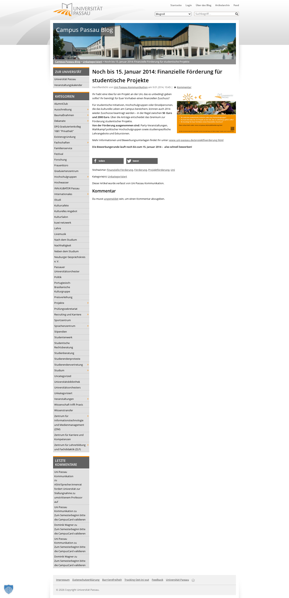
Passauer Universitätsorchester (66, 269)
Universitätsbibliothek (67, 382)
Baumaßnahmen (64, 115)
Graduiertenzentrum (66, 171)
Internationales (63, 194)
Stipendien (60, 331)
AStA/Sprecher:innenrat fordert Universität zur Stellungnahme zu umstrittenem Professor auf (68, 493)
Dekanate (59, 121)
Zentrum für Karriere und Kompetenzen (69, 437)
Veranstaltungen (64, 399)
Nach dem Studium (65, 239)
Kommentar (184, 87)
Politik (58, 277)
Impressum (63, 579)
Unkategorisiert (63, 393)
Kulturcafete (61, 205)
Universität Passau (65, 79)
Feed (236, 5)
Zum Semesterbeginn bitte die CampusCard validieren (70, 517)
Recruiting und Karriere (67, 314)
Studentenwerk (63, 337)
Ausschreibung (63, 109)
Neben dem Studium (66, 251)
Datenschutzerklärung (85, 579)
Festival (58, 154)
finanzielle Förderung (120, 170)
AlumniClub (61, 103)
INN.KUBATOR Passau (66, 188)
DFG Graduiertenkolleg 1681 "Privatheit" (67, 129)
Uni (173, 170)
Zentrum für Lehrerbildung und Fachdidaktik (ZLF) (70, 447)
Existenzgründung (64, 137)
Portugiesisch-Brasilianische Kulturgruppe (62, 287)
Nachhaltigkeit (62, 245)
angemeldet (111, 199)
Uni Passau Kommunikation (63, 474)
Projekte (59, 303)
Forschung (60, 159)
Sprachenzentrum (64, 326)
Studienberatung (64, 353)
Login (189, 5)
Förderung (140, 170)
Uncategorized (62, 376)
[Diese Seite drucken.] (193, 579)
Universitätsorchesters (67, 387)
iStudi (57, 199)
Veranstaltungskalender (68, 85)
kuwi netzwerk (62, 222)
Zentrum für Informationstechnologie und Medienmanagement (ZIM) (69, 422)
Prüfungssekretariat (65, 309)
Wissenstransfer (63, 410)
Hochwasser (61, 182)
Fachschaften (62, 142)
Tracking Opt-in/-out (136, 579)
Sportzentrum (62, 320)
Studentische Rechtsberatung (63, 345)
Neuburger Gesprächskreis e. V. (69, 259)
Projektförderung (158, 170)
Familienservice (63, 148)
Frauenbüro (61, 165)
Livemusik (60, 234)
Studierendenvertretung (68, 364)
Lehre (57, 228)
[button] (237, 14)
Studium (59, 370)
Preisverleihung (63, 297)
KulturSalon (61, 217)
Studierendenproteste (67, 358)
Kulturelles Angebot (65, 211)
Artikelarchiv (222, 5)
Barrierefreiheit (112, 579)
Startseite (176, 5)
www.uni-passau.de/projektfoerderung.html (196, 140)
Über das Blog (203, 5)
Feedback (157, 579)
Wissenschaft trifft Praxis (68, 404)
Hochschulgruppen (65, 176)
